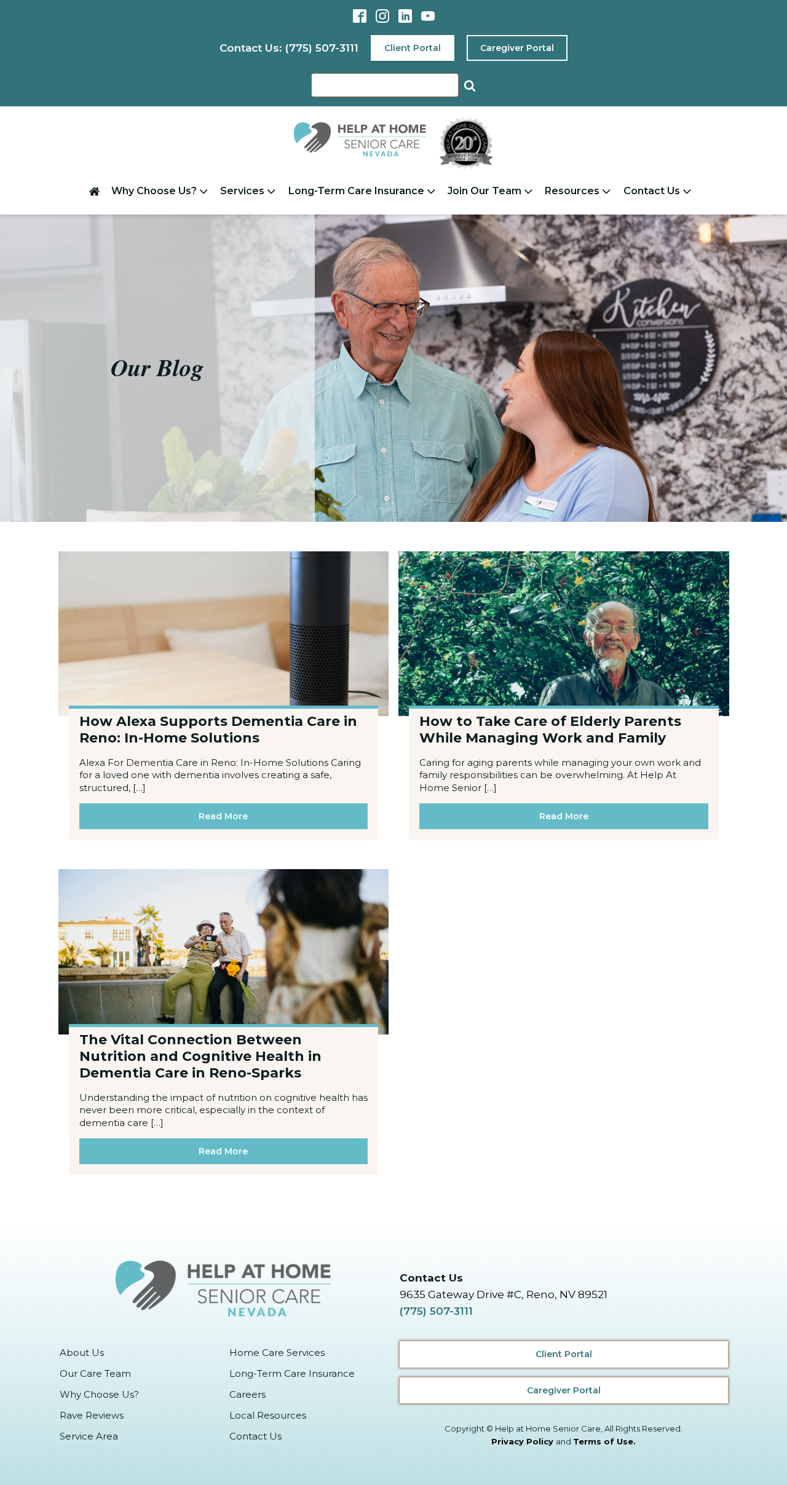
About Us (82, 1352)
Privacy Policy (522, 1441)
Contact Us (651, 191)
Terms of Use (603, 1441)
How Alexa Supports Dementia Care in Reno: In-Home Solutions (218, 729)
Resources (572, 191)
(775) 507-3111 (436, 1311)
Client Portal (412, 47)
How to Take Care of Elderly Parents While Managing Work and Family (550, 729)
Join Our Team (484, 191)
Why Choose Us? (154, 191)
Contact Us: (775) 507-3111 (288, 48)
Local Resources (267, 1415)
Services (242, 191)
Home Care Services (277, 1352)
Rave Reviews (92, 1415)
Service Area (89, 1436)
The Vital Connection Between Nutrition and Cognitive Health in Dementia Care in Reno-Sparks (200, 1056)
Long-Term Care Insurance (356, 191)
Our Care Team (95, 1373)
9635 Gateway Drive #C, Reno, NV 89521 (503, 1294)
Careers (247, 1394)
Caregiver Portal (517, 47)
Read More (223, 816)
